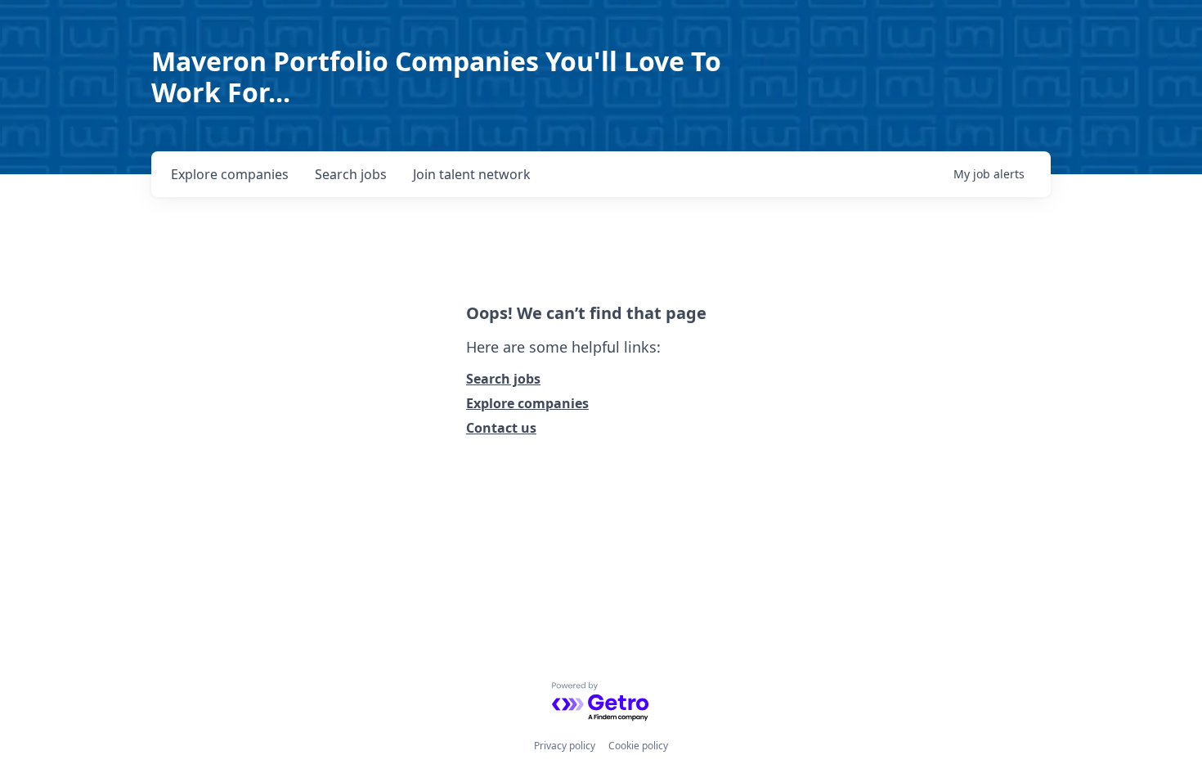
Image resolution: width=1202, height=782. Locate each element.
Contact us (501, 428)
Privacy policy (564, 746)
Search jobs (503, 379)
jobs (351, 174)
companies (230, 174)
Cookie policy (638, 746)
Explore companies (527, 403)
